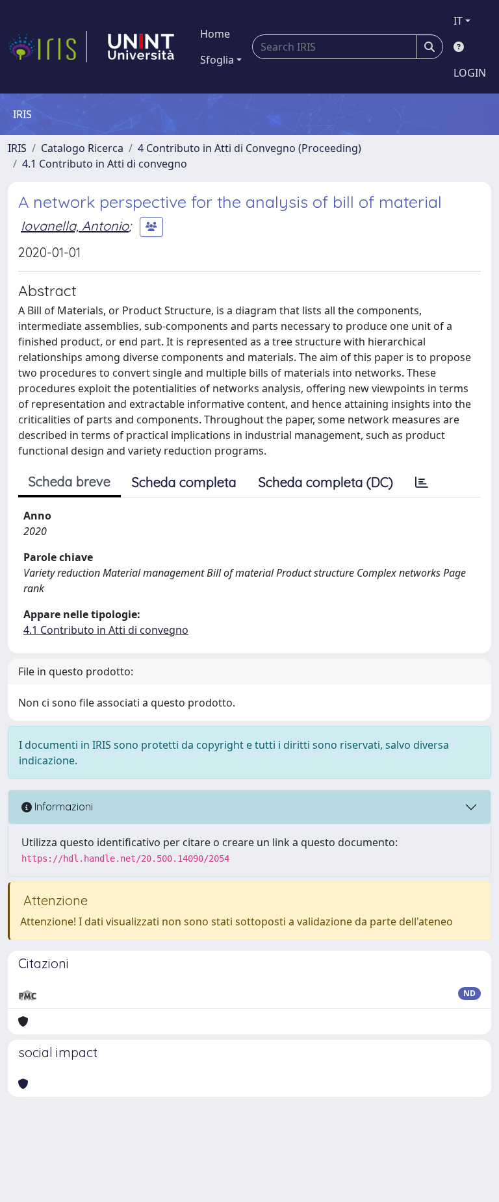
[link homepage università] (141, 46)
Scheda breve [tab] (69, 481)
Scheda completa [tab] (184, 482)
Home (215, 34)
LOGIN (470, 73)
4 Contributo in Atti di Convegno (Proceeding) (249, 148)
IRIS (17, 148)
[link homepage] (47, 46)
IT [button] (458, 21)
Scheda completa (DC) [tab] (326, 482)
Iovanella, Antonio (75, 226)
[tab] (421, 482)
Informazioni (62, 806)
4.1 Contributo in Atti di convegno (104, 164)
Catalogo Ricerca (82, 148)
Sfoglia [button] (217, 60)
